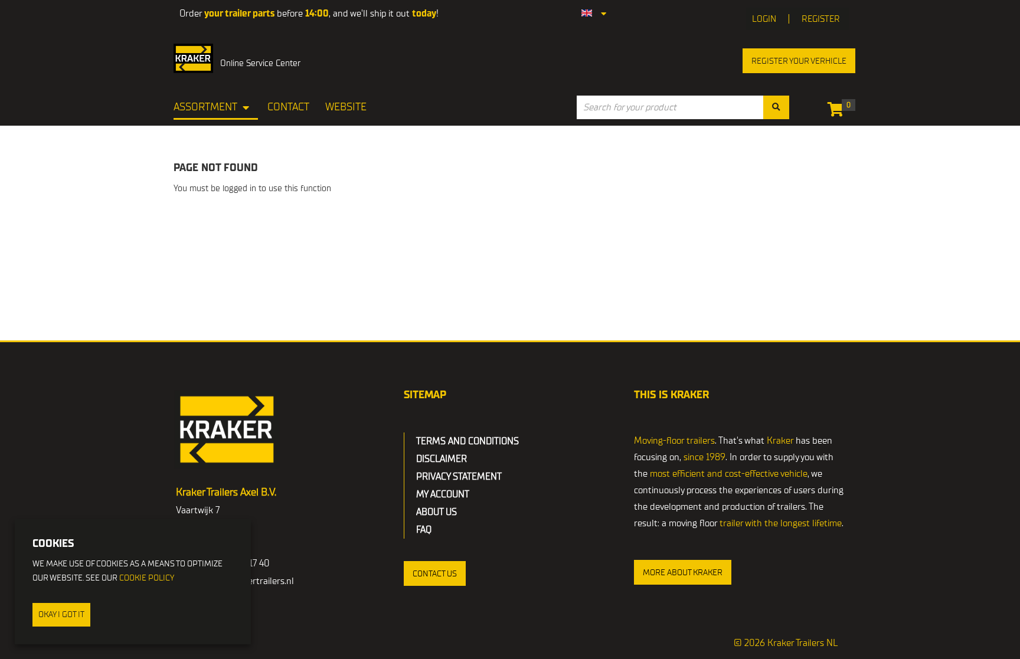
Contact (288, 107)
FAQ (423, 529)
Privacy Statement (459, 476)
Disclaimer (441, 459)
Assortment (205, 107)
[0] (838, 111)
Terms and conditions (467, 441)
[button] (435, 573)
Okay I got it (61, 614)
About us (436, 512)
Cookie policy (146, 578)
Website (346, 107)
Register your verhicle (798, 61)
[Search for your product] (776, 107)
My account (442, 494)
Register (821, 19)
